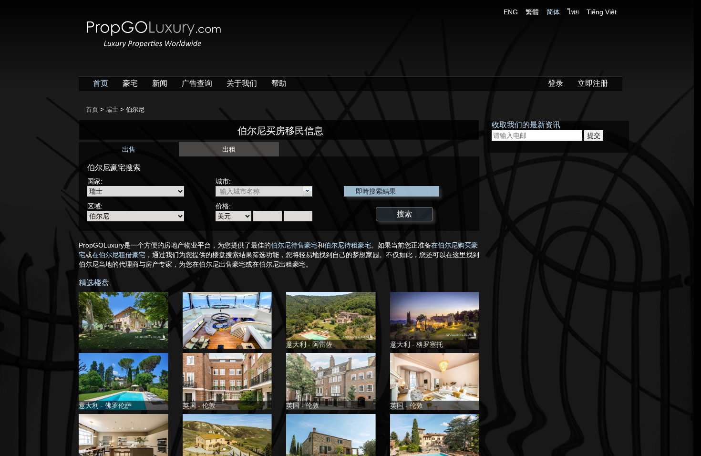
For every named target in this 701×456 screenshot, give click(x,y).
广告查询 (197, 83)
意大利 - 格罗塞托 (416, 344)
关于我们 (242, 83)
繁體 (532, 12)
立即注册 (592, 83)
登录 (555, 83)
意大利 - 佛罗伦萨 (105, 405)
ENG (511, 12)
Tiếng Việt (602, 12)
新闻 (159, 83)
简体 (553, 12)
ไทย (573, 12)
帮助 (279, 83)
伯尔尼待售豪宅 (294, 245)
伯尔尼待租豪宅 (347, 245)
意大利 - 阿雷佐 (309, 344)
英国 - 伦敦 (199, 405)
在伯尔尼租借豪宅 (118, 255)
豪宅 (130, 83)
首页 (100, 83)
